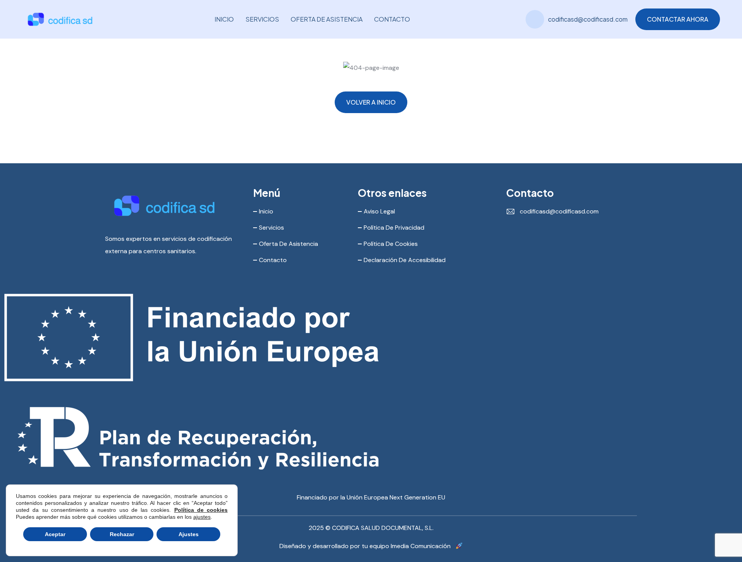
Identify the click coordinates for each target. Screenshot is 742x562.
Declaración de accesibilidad (405, 260)
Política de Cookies (391, 244)
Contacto (392, 19)
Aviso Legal (379, 211)
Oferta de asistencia (326, 19)
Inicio (224, 19)
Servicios (262, 19)
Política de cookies (201, 510)
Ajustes (189, 534)
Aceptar (55, 534)
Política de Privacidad (394, 227)
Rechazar (122, 534)
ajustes (202, 517)
